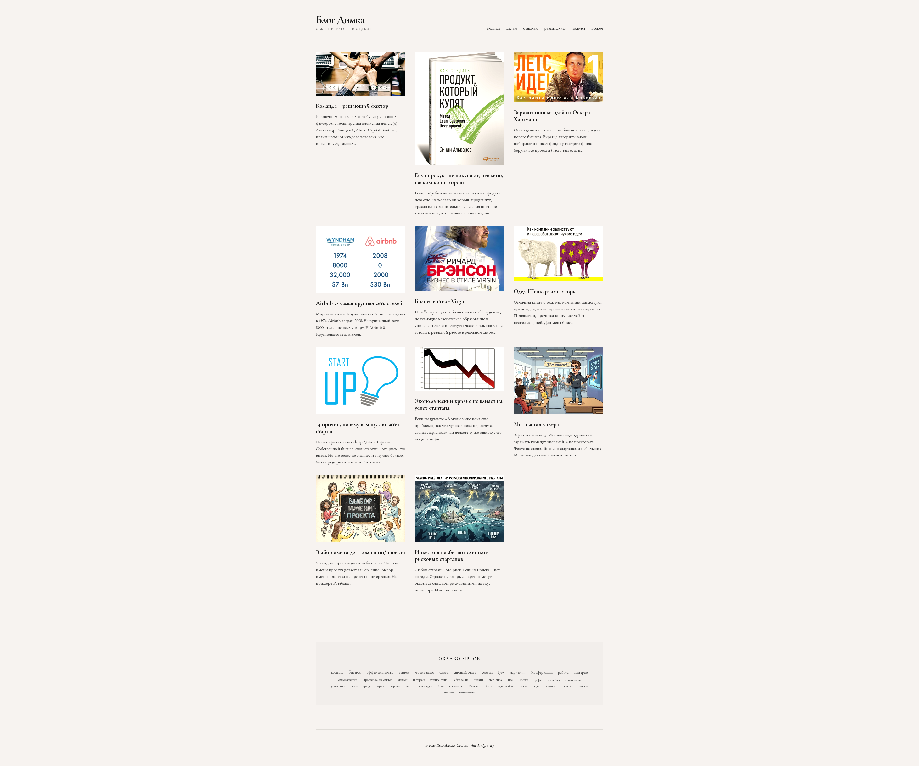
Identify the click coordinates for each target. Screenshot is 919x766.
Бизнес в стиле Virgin (440, 301)
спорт (354, 686)
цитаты (478, 679)
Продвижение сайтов (377, 679)
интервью (419, 679)
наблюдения (460, 679)
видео (404, 672)
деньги (409, 686)
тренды (367, 686)
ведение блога (506, 686)
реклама (584, 686)
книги (337, 672)
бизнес (354, 672)
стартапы (394, 686)
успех (524, 686)
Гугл (501, 672)
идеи (511, 680)
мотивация (424, 672)
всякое (597, 28)
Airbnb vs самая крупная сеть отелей (359, 303)
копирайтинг (438, 679)
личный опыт (465, 672)
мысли (524, 680)
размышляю (555, 28)
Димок (403, 679)
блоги (444, 672)
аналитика (554, 680)
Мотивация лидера (536, 424)
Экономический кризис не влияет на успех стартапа (458, 404)
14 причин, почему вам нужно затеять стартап (360, 428)
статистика (495, 679)
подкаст (578, 28)
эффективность (379, 672)
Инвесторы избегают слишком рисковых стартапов (451, 556)
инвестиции (456, 686)
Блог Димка (340, 19)
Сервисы (474, 686)
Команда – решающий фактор (352, 105)
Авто (489, 686)
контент (569, 686)
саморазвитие (347, 679)
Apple (380, 686)
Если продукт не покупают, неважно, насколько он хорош (459, 179)
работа (563, 672)
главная (493, 28)
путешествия (337, 686)
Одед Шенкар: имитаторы (545, 291)
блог (441, 686)
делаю (511, 28)
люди (536, 686)
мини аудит (425, 686)
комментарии (467, 692)
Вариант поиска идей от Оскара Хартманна (552, 116)
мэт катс (449, 692)
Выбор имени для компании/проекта (360, 552)
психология (552, 686)
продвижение (573, 680)
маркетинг (518, 672)
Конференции (542, 672)
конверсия (581, 672)
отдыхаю (530, 28)
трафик (538, 680)
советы (487, 672)
